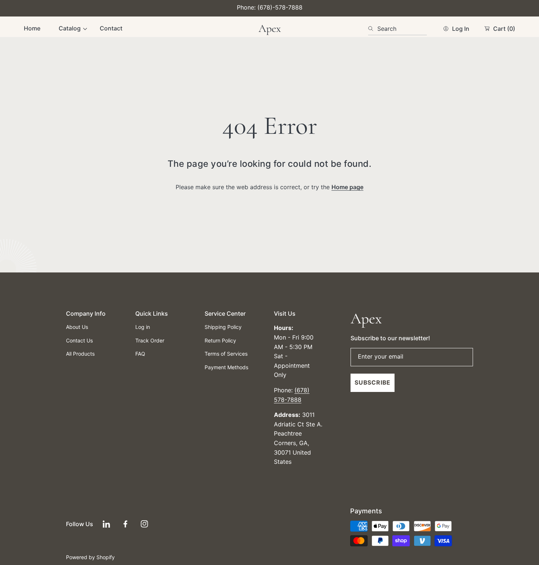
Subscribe (372, 382)
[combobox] (397, 28)
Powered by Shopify (90, 557)
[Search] (372, 28)
